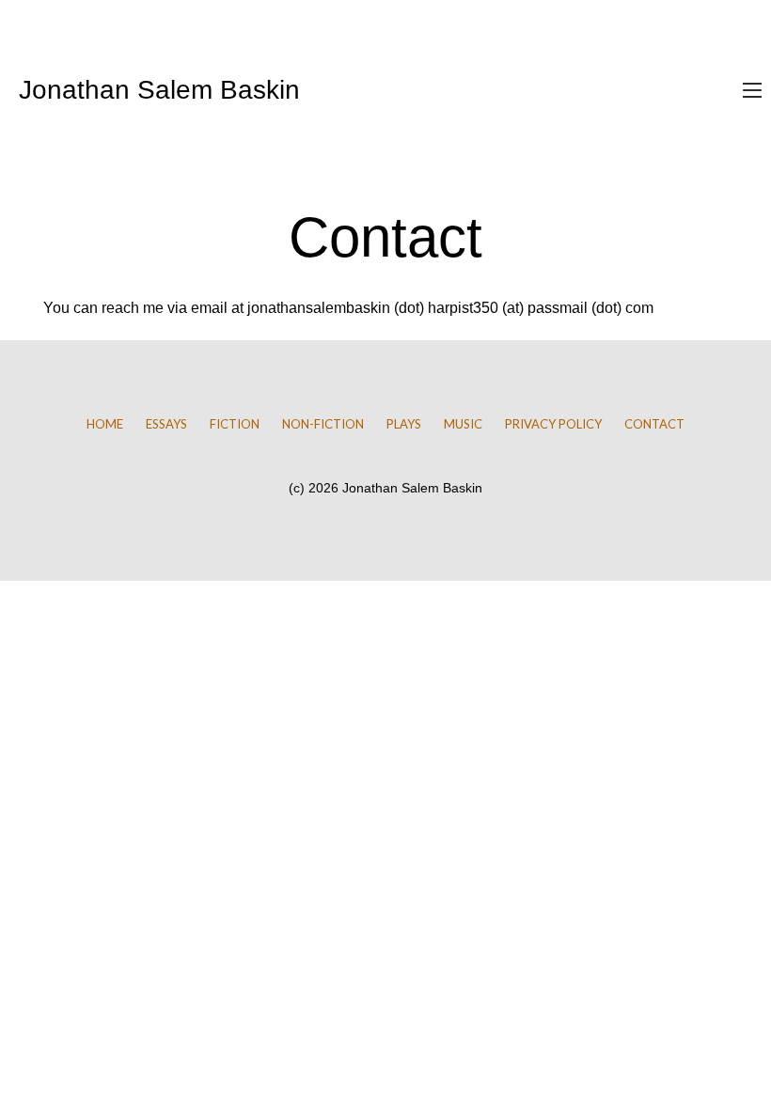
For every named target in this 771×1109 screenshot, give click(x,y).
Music (463, 423)
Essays (166, 423)
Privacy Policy (553, 423)
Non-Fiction (323, 423)
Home (105, 423)
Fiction (235, 423)
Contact (654, 423)
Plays (403, 423)
